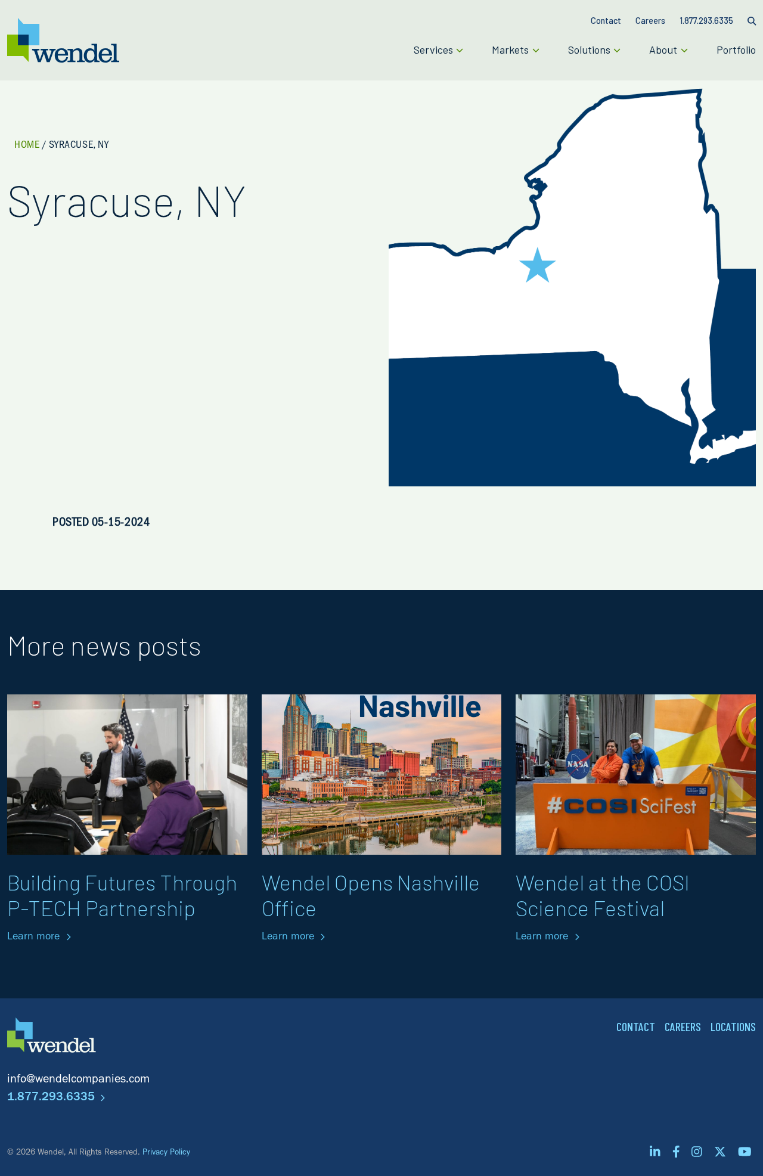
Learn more (35, 937)
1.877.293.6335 (52, 1098)
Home (26, 146)
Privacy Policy (166, 1153)
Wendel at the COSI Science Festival (603, 894)
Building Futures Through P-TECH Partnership (122, 894)
